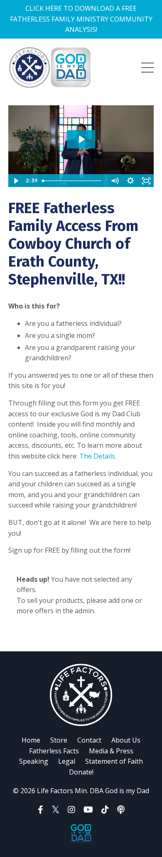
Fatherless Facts (54, 750)
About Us (125, 740)
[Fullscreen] (146, 180)
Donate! (81, 772)
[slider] (73, 180)
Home (31, 740)
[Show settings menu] (130, 180)
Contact (89, 740)
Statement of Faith (114, 761)
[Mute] (115, 180)
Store (58, 740)
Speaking (33, 761)
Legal (66, 761)
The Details (97, 456)
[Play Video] (16, 180)
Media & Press (111, 750)
